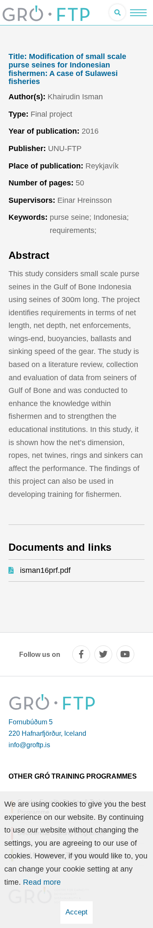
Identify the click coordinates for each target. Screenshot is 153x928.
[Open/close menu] (138, 12)
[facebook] (81, 654)
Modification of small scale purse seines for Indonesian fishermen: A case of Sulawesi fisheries (67, 69)
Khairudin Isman (75, 97)
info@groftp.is (29, 745)
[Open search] (117, 12)
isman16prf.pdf (45, 570)
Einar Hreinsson (84, 200)
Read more (42, 882)
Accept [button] (76, 912)
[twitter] (103, 654)
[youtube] (125, 654)
